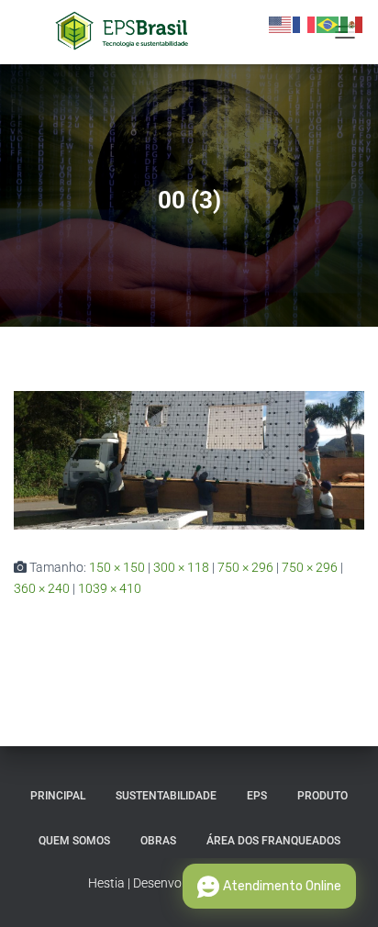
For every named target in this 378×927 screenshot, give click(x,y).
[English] (281, 24)
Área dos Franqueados (273, 840)
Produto (322, 795)
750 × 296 (245, 567)
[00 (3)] (189, 459)
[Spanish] (352, 24)
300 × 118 (181, 567)
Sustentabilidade (166, 795)
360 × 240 (42, 588)
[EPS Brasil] (128, 32)
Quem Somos (74, 840)
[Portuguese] (328, 24)
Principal (57, 795)
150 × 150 (117, 567)
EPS (257, 795)
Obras (158, 840)
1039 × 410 (109, 588)
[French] (305, 24)
